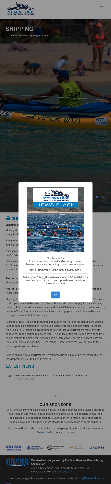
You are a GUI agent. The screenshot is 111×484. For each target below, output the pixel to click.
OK (55, 294)
